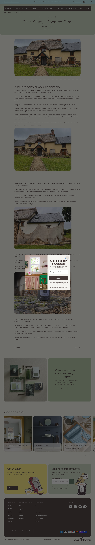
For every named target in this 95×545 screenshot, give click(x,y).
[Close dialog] (67, 257)
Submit (58, 278)
